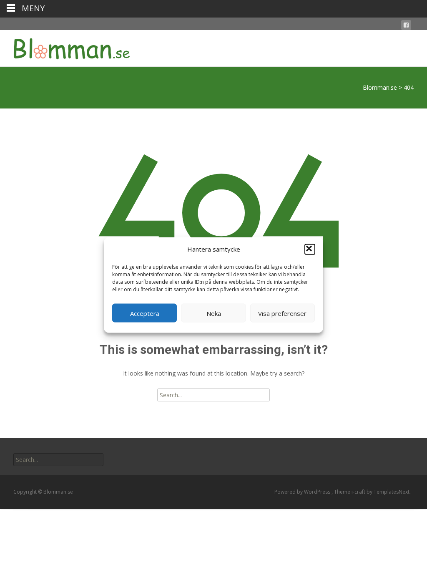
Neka (213, 313)
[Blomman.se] (65, 46)
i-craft (359, 491)
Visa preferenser (282, 313)
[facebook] (406, 26)
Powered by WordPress (303, 491)
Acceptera (144, 313)
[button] (310, 249)
